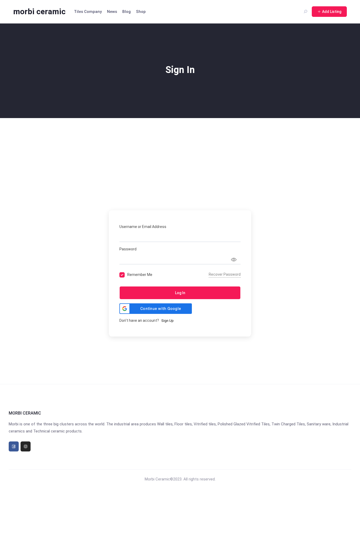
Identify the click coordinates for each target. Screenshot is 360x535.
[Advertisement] (180, 157)
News (112, 11)
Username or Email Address (142, 227)
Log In (180, 293)
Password (128, 249)
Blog (126, 11)
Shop (141, 11)
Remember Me (139, 275)
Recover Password (225, 274)
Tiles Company (88, 11)
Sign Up (167, 321)
